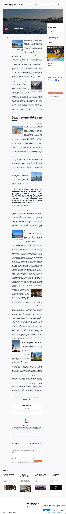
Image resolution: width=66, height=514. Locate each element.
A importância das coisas (9, 474)
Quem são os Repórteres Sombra (50, 512)
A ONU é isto (50, 42)
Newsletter (14, 512)
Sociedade (23, 506)
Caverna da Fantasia (28, 397)
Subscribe (55, 93)
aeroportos (16, 397)
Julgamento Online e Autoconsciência (40, 474)
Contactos (10, 512)
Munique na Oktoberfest (52, 27)
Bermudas (21, 397)
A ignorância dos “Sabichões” (54, 474)
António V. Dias (27, 425)
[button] (64, 502)
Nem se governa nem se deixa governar (55, 34)
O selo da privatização (52, 31)
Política (27, 506)
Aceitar (46, 510)
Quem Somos (5, 512)
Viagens (30, 399)
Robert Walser (24, 399)
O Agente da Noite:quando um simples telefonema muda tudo (25, 476)
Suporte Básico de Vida (52, 38)
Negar (54, 510)
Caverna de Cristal (36, 397)
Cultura (39, 506)
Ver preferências (61, 510)
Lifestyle (9, 28)
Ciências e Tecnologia (33, 506)
